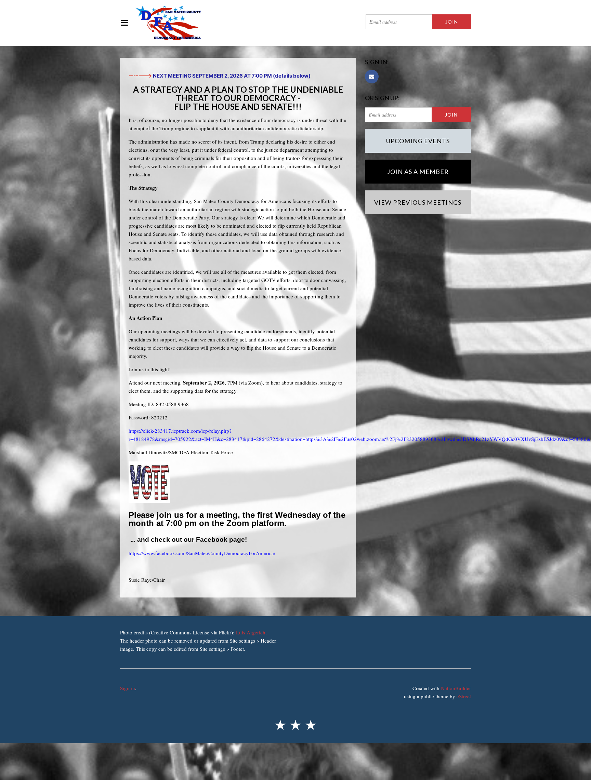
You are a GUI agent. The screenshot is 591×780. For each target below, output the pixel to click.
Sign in (127, 688)
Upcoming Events (418, 141)
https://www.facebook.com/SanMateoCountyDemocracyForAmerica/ (202, 553)
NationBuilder (456, 688)
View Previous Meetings (417, 202)
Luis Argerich (250, 632)
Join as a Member (418, 171)
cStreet (464, 696)
